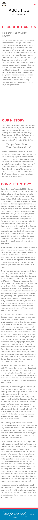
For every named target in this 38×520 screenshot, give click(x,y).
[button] (34, 4)
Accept (32, 514)
